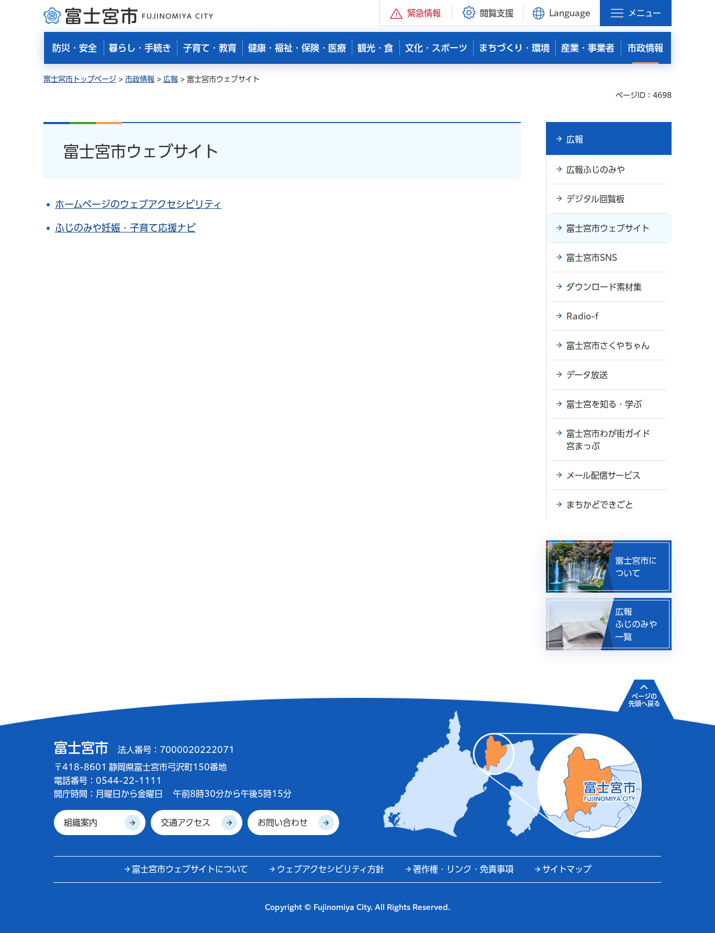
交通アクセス (185, 822)
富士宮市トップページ (79, 79)
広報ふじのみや (595, 169)
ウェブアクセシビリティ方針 (330, 869)
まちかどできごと (599, 505)
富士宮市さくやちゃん (608, 345)
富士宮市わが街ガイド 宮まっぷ (612, 439)
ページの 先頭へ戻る (644, 700)
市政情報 (139, 79)
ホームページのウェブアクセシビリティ (138, 204)
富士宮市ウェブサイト (608, 228)
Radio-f (582, 316)
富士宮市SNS (591, 257)
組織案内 (80, 822)
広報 (170, 79)
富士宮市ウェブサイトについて (190, 869)
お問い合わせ (283, 822)
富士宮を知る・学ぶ (604, 404)
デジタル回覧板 (595, 199)
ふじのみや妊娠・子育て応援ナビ (125, 227)
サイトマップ (566, 869)
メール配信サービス (603, 475)
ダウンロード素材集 (604, 287)
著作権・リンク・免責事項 (463, 869)
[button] (416, 13)
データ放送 (587, 375)
